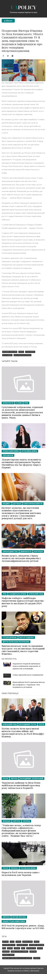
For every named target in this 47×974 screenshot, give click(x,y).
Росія (41, 724)
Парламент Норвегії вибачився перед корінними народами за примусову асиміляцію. (26, 666)
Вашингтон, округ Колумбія (19, 951)
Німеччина (33, 951)
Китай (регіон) (19, 917)
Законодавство (10, 551)
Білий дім (37, 958)
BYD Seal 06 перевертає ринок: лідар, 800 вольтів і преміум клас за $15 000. (23, 927)
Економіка (6, 951)
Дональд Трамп (27, 941)
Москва (10, 948)
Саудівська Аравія (17, 594)
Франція (6, 821)
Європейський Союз (9, 944)
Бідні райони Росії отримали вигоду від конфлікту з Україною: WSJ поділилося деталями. (29, 684)
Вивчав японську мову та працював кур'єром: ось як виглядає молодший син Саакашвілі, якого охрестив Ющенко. (23, 649)
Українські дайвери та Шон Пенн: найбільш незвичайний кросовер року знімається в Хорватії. (21, 785)
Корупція (38, 551)
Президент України (8, 954)
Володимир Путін (27, 724)
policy (23, 7)
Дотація (17, 504)
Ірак (26, 403)
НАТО (23, 948)
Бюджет (7, 504)
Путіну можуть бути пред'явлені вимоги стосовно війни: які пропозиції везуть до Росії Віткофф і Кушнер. (23, 732)
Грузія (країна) (30, 351)
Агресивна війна (29, 451)
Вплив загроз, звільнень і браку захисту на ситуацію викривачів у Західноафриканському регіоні (21, 558)
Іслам (19, 403)
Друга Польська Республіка (22, 355)
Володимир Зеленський (10, 351)
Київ (4, 948)
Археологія (8, 403)
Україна (21, 351)
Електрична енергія (33, 504)
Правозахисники (11, 451)
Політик (40, 948)
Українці (16, 948)
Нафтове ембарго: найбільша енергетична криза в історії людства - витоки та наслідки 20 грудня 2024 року (23, 602)
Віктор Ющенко (7, 355)
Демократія (25, 551)
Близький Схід (36, 594)
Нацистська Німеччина (14, 921)
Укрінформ (8, 455)
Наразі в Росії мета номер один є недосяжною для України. (21, 873)
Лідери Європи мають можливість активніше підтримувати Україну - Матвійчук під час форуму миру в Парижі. (22, 463)
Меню (8, 20)
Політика (5, 941)
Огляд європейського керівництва (28, 675)
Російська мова (28, 868)
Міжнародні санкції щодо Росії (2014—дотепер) (17, 958)
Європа (14, 778)
